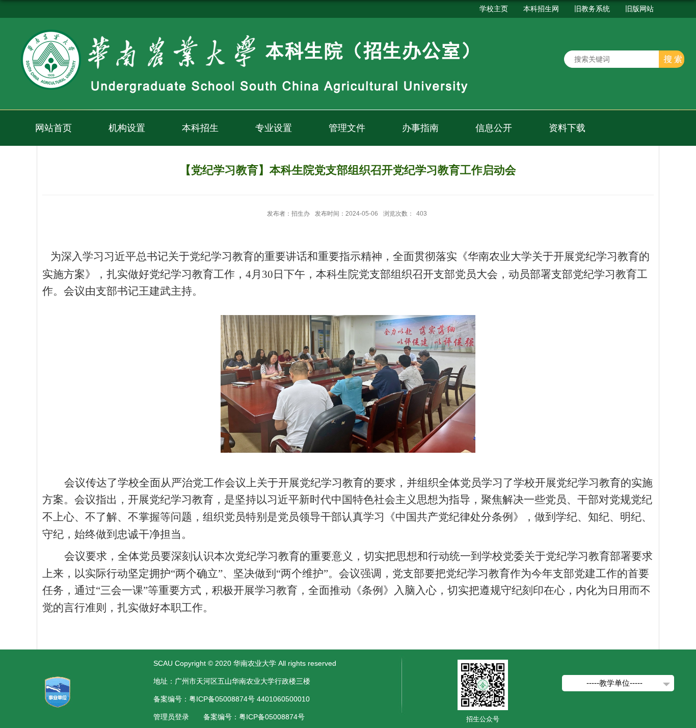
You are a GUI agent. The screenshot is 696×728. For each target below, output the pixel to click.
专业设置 (273, 128)
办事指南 (420, 128)
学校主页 (493, 9)
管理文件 (347, 128)
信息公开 (493, 128)
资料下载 (567, 128)
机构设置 (127, 128)
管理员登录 (171, 717)
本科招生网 (541, 9)
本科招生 (200, 128)
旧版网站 (639, 9)
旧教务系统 (592, 9)
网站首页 (53, 128)
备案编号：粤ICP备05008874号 (254, 717)
